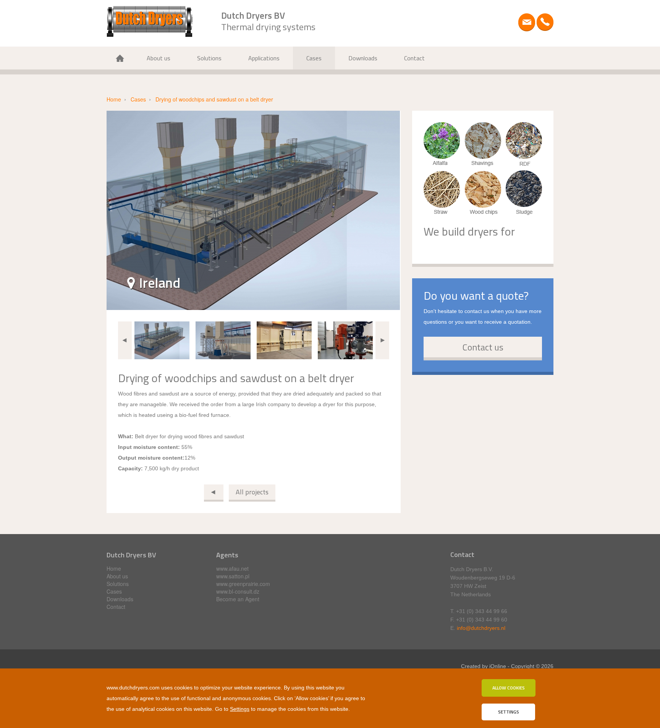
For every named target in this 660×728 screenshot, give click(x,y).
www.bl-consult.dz (237, 591)
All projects (252, 492)
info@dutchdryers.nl (481, 628)
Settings (239, 709)
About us (158, 58)
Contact (414, 58)
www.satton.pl (232, 576)
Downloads (362, 58)
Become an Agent (237, 599)
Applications (264, 58)
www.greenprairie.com (243, 584)
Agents (227, 555)
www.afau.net (232, 568)
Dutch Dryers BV (131, 555)
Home (120, 58)
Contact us (483, 347)
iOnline (497, 666)
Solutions (209, 58)
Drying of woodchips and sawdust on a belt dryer (214, 99)
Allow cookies (508, 687)
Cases (314, 58)
